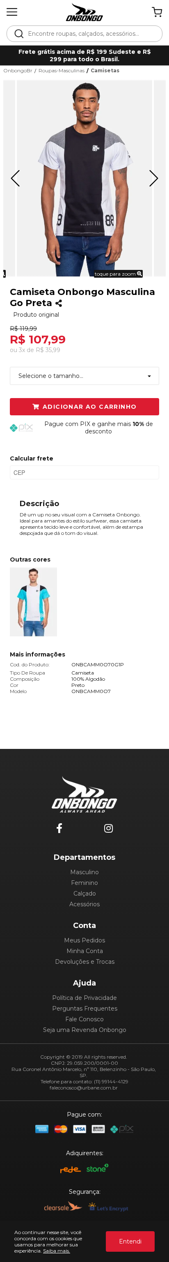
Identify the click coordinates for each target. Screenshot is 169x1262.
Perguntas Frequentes (84, 1008)
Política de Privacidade (84, 998)
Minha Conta (84, 951)
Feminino (84, 883)
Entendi (130, 1241)
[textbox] (90, 33)
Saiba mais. (56, 1251)
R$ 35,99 (48, 350)
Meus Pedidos (84, 940)
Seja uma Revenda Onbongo (84, 1030)
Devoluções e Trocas (84, 961)
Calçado (84, 893)
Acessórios (84, 904)
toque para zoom (116, 274)
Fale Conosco (84, 1019)
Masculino (84, 872)
